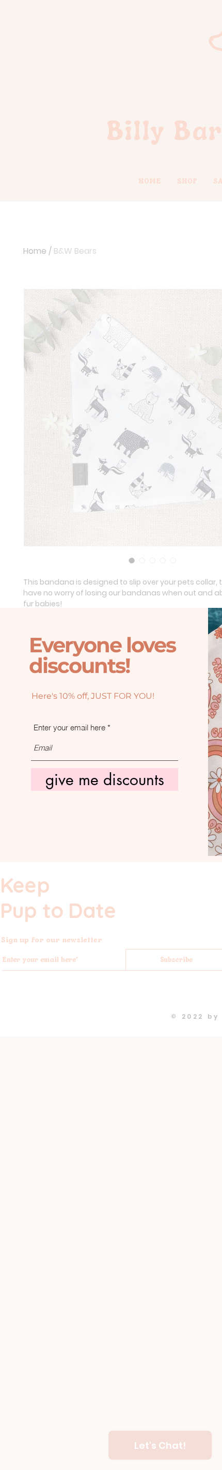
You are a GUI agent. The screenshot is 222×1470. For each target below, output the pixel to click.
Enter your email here (69, 727)
